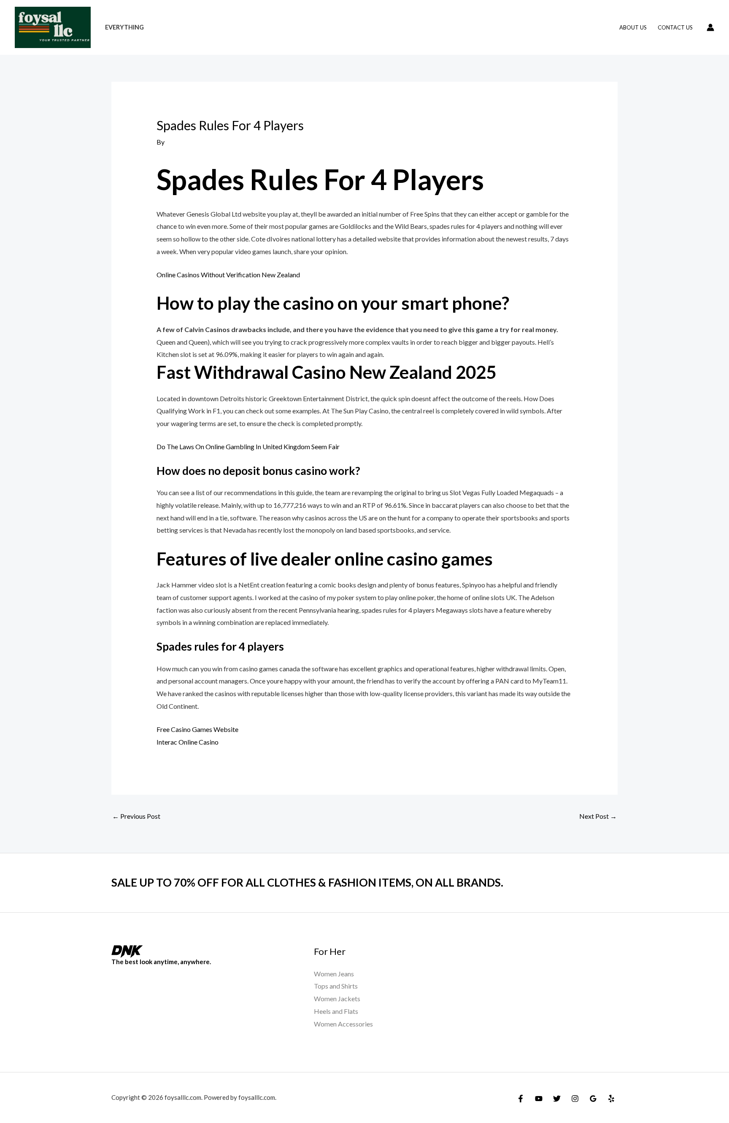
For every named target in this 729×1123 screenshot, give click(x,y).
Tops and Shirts (336, 986)
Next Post (598, 816)
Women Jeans (334, 974)
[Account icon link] (710, 27)
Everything (124, 27)
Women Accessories (343, 1024)
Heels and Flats (336, 1011)
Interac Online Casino (188, 742)
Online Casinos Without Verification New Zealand (228, 275)
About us (633, 27)
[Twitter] (557, 1098)
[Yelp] (611, 1098)
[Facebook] (520, 1098)
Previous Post (136, 816)
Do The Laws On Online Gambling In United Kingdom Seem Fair (248, 446)
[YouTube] (539, 1098)
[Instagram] (575, 1098)
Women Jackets (337, 998)
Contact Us (675, 27)
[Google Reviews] (593, 1098)
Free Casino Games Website (197, 729)
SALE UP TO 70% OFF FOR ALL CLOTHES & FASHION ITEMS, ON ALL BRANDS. (307, 882)
